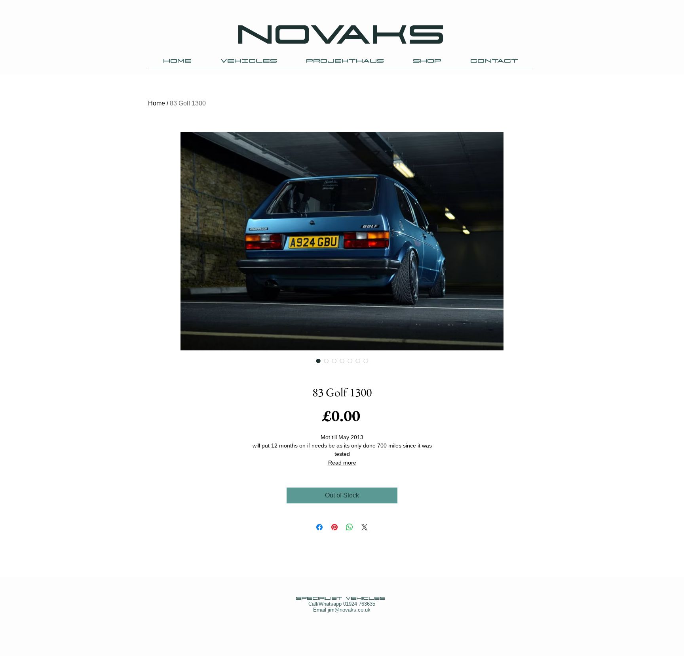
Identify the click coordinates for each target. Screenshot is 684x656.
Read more (342, 462)
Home (156, 103)
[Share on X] (364, 527)
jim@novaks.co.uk (349, 610)
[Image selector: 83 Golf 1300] (318, 361)
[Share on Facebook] (319, 527)
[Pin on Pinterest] (334, 527)
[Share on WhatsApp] (349, 527)
